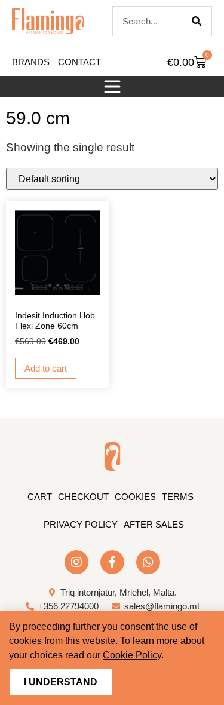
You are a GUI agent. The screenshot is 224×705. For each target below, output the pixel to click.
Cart (39, 497)
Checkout (83, 497)
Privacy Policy (81, 524)
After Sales (154, 524)
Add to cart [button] (45, 368)
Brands (31, 62)
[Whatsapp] (148, 562)
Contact (79, 62)
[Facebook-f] (112, 562)
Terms (178, 497)
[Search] (196, 21)
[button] (112, 86)
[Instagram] (76, 562)
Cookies (135, 497)
